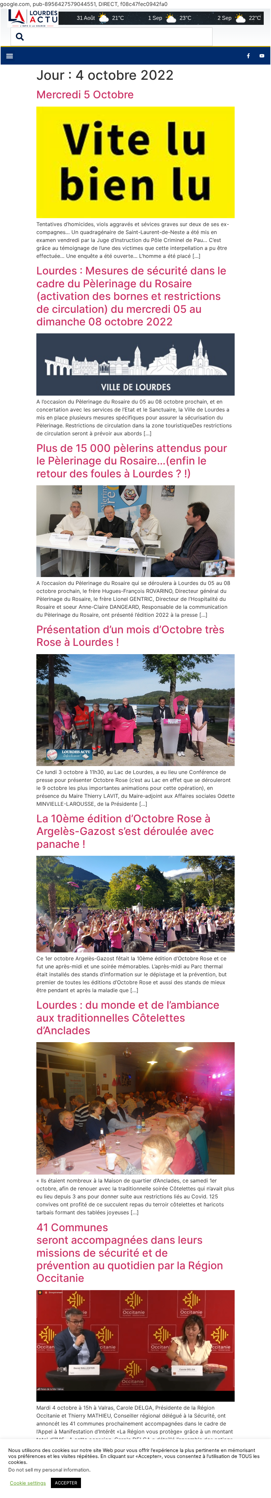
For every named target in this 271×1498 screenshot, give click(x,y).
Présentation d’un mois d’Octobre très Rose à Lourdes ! (130, 636)
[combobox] (112, 36)
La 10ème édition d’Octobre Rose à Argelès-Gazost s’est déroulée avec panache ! (125, 831)
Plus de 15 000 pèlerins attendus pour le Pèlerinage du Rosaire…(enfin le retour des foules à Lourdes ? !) (131, 461)
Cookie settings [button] (28, 1483)
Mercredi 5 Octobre (85, 94)
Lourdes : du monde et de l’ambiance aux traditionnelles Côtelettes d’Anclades (127, 1017)
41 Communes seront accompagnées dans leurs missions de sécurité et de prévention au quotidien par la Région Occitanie (129, 1253)
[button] (9, 55)
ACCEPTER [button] (66, 1482)
